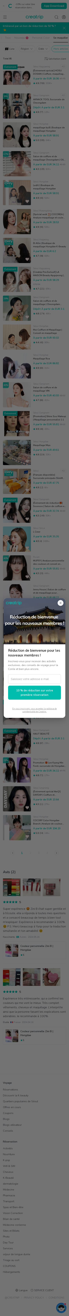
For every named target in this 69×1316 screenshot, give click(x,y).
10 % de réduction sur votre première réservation (34, 693)
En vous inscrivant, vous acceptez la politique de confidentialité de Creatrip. (34, 710)
